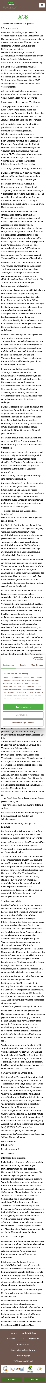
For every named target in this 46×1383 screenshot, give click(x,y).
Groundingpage (23, 1355)
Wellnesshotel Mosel (23, 1361)
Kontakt (13, 1333)
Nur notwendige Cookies (23, 723)
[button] (42, 5)
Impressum (34, 1338)
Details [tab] (23, 665)
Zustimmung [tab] (8, 665)
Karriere (11, 1338)
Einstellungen (21, 715)
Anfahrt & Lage (29, 1333)
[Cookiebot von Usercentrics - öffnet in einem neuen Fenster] (32, 658)
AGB (22, 1338)
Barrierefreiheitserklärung (23, 1350)
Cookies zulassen (23, 707)
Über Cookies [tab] (37, 665)
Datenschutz (23, 1344)
